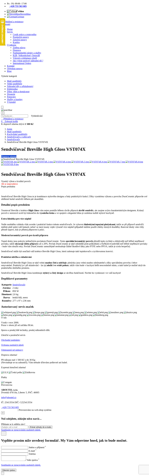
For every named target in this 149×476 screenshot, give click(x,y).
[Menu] (2, 107)
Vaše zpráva (33, 460)
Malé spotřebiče (14, 131)
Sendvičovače (13, 139)
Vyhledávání (36, 116)
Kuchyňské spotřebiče (17, 134)
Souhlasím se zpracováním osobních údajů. (21, 430)
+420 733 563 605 (10, 407)
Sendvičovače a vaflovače (19, 137)
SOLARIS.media (9, 410)
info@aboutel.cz (8, 397)
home (10, 129)
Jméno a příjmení (37, 447)
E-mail (32, 451)
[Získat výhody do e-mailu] (3, 433)
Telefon (32, 454)
